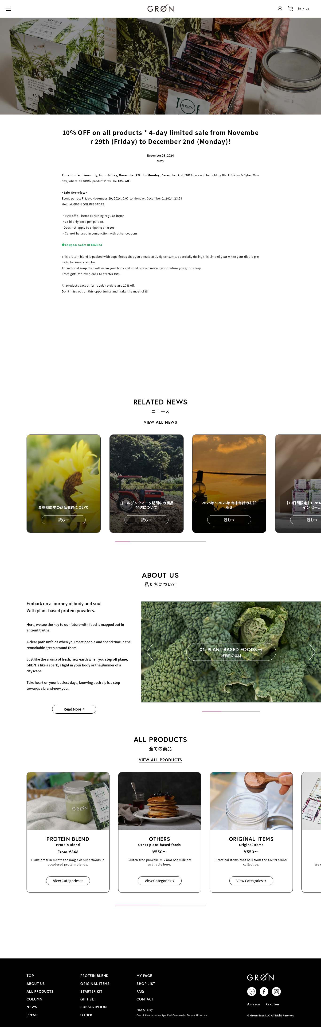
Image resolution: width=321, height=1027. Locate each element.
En (299, 9)
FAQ (140, 991)
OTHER (86, 1015)
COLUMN (35, 999)
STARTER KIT (91, 991)
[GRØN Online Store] (160, 8)
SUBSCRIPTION (93, 1007)
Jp (307, 9)
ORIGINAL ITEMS (95, 983)
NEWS (32, 1007)
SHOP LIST (146, 983)
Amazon (253, 1004)
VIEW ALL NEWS (160, 422)
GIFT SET (88, 999)
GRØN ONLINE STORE (89, 204)
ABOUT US (36, 983)
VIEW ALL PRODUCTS (160, 759)
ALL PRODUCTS (40, 991)
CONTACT (145, 999)
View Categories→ (68, 880)
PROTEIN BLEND (94, 975)
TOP (30, 975)
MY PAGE (144, 975)
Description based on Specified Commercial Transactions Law (172, 1015)
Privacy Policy (145, 1010)
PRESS (32, 1015)
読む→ (63, 519)
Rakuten (272, 1004)
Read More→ (74, 709)
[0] (290, 11)
